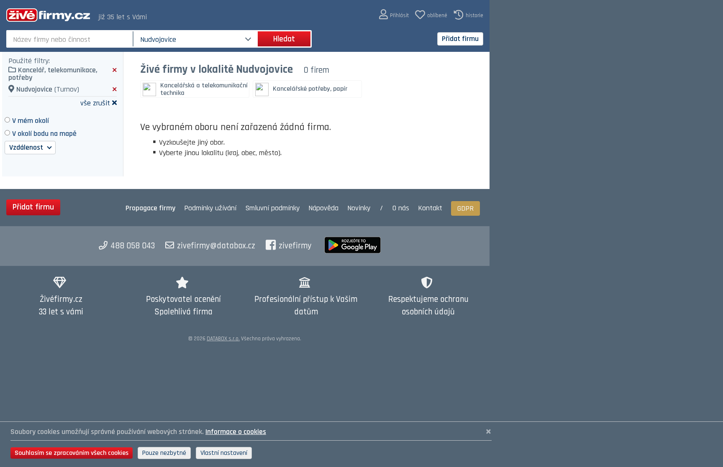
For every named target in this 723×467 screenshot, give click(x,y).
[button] (394, 15)
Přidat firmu (460, 38)
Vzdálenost (27, 147)
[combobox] (70, 38)
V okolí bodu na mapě (44, 133)
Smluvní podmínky (272, 208)
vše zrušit (95, 102)
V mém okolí (30, 120)
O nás (400, 208)
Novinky (358, 208)
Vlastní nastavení (223, 453)
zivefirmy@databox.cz (216, 245)
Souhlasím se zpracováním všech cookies (71, 453)
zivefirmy (295, 245)
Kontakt (430, 208)
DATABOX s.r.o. (223, 338)
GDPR (465, 208)
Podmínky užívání (210, 208)
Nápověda (323, 208)
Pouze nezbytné (164, 453)
